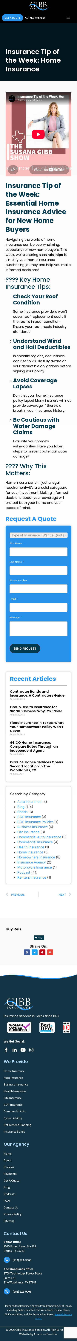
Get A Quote (11, 1180)
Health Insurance (30, 847)
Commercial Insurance (35, 842)
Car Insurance (28, 832)
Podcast (23, 872)
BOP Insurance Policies (35, 822)
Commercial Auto (15, 1111)
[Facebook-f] (6, 1050)
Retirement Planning (17, 1125)
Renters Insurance (31, 877)
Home (8, 1153)
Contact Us (11, 1207)
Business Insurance (32, 827)
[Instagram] (31, 1050)
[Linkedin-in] (14, 1050)
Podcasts (10, 1194)
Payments (10, 1174)
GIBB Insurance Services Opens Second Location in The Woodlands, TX (36, 766)
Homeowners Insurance (36, 857)
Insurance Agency (31, 862)
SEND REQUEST (24, 648)
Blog (20, 807)
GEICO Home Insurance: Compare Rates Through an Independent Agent (34, 746)
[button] (68, 18)
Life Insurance (13, 1098)
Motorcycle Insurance (34, 867)
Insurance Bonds (14, 1131)
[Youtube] (23, 1050)
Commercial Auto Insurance (39, 837)
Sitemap (9, 1221)
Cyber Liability (13, 1118)
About (8, 1160)
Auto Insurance (29, 802)
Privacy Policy (12, 1214)
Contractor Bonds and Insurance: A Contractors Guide (37, 693)
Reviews (9, 1167)
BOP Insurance (29, 817)
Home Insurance (30, 852)
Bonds (22, 812)
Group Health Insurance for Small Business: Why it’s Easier (36, 709)
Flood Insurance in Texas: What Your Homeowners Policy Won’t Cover (37, 726)
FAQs (7, 1201)
